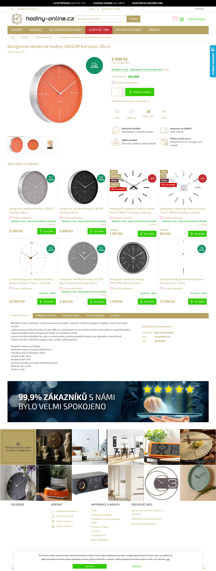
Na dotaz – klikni (47, 293)
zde (167, 559)
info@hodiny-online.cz (67, 511)
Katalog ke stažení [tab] (45, 315)
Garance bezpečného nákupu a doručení (147, 512)
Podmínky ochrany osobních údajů (105, 521)
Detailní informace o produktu (129, 101)
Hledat (133, 18)
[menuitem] (16, 30)
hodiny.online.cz (64, 521)
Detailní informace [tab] (20, 315)
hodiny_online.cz (64, 526)
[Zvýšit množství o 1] (123, 90)
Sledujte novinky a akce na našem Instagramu (18, 449)
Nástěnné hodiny (164, 332)
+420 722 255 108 (64, 516)
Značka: (16, 52)
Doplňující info (98, 535)
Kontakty (96, 531)
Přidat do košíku (142, 91)
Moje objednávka (100, 540)
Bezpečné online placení (143, 524)
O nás (92, 9)
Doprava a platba (110, 9)
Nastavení (136, 566)
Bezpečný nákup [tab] (70, 315)
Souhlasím (89, 566)
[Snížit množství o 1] (123, 94)
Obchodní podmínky (101, 515)
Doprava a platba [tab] (95, 315)
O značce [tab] (115, 315)
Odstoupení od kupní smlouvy (146, 519)
